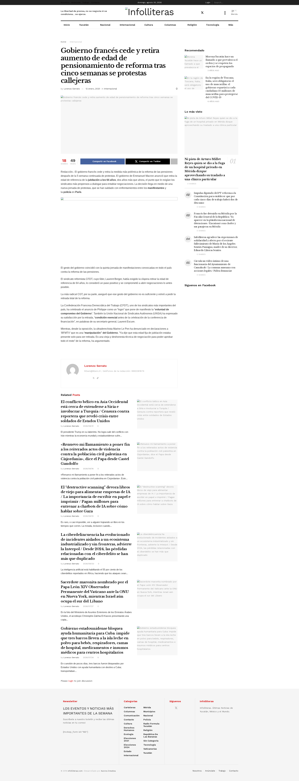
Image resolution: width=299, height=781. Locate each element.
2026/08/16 (88, 469)
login (70, 681)
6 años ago (213, 101)
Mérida (147, 707)
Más (230, 24)
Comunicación (132, 715)
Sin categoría (150, 740)
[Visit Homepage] (149, 12)
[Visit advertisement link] (149, 38)
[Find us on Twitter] (202, 13)
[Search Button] (236, 2)
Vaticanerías (150, 749)
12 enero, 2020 (93, 89)
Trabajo (85, 2)
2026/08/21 (87, 426)
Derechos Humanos (129, 728)
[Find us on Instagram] (213, 13)
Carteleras (129, 707)
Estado (127, 751)
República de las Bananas (150, 735)
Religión (192, 24)
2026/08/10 (88, 516)
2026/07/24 (88, 657)
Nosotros (65, 2)
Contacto (95, 2)
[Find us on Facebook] (197, 13)
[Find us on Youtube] (208, 13)
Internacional (127, 24)
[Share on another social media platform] (174, 161)
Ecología (128, 734)
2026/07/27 (88, 606)
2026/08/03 (88, 564)
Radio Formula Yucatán (151, 724)
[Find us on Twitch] (218, 13)
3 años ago (213, 70)
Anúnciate (76, 2)
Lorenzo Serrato (72, 89)
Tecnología (212, 24)
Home (63, 42)
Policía (147, 719)
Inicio (67, 24)
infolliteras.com (75, 771)
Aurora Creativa (108, 771)
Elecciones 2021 (130, 739)
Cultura (148, 24)
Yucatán (84, 24)
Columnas (170, 24)
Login (207, 2)
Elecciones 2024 (130, 746)
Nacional (105, 24)
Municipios (149, 711)
